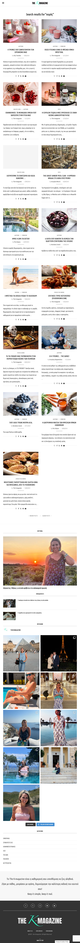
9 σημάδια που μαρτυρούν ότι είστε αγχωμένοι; (30, 613)
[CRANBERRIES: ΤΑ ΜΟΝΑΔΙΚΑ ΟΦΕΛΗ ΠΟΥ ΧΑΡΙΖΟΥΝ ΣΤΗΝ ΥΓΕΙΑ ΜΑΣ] (20, 94)
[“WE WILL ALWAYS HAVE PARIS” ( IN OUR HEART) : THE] (21, 653)
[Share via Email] (25, 76)
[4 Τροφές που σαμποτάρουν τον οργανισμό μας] (20, 31)
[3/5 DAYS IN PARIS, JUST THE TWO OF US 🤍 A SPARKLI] (59, 653)
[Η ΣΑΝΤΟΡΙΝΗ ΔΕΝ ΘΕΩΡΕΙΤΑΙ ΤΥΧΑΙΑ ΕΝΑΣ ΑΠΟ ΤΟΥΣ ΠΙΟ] (21, 728)
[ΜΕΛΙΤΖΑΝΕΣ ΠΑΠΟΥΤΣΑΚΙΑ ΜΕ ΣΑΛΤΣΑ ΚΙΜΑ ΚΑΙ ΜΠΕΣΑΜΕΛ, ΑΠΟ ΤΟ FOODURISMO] (20, 463)
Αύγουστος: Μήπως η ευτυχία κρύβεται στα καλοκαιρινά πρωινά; (25, 588)
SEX (4, 851)
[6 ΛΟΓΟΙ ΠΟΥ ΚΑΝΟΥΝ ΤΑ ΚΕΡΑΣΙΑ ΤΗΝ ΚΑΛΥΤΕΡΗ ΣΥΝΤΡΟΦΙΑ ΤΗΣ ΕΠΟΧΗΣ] (59, 220)
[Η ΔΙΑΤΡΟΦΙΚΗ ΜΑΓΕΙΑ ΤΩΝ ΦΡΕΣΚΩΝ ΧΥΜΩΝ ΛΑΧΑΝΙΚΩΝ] (59, 404)
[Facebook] (26, 906)
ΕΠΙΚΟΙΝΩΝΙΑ (49, 931)
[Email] (54, 906)
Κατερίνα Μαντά (55, 181)
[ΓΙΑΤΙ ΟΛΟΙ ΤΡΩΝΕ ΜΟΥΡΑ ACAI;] (20, 404)
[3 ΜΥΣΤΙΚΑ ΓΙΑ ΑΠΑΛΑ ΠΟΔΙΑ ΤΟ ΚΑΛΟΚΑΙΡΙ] (20, 277)
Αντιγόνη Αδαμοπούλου (55, 359)
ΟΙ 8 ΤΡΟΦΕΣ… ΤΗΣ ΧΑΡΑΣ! (59, 356)
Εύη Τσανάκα (17, 55)
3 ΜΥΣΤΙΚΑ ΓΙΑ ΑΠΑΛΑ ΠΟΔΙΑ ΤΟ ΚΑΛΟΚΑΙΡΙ (21, 296)
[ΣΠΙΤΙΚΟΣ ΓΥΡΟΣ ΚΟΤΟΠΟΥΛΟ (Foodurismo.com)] (59, 277)
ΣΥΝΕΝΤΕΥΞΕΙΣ (8, 843)
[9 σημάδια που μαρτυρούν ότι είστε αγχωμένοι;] (9, 616)
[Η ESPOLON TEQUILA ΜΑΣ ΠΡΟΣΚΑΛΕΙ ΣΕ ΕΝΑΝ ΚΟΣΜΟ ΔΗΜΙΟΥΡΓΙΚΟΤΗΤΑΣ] (59, 94)
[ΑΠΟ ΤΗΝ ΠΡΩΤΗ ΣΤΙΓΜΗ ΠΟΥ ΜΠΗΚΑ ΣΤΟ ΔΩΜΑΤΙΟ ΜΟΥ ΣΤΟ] (59, 728)
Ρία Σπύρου (17, 242)
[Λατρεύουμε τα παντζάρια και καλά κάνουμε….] (20, 157)
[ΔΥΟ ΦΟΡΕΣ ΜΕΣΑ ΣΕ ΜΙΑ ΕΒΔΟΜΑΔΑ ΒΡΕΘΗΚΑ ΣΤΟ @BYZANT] (59, 691)
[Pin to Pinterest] (23, 76)
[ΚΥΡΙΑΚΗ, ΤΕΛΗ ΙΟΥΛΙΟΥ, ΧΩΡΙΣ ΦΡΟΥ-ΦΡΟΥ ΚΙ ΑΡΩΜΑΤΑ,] (21, 691)
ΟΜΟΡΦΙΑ (6, 838)
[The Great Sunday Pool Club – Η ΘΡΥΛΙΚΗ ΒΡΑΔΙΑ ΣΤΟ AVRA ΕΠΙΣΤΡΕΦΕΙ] (59, 157)
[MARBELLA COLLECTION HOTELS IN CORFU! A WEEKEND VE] (21, 765)
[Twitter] (33, 906)
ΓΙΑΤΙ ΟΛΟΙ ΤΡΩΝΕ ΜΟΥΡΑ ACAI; (20, 422)
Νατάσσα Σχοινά (55, 244)
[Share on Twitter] (20, 76)
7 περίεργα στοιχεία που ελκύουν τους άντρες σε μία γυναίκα (33, 600)
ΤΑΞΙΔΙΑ (5, 855)
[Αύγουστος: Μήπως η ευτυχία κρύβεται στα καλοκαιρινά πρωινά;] (40, 561)
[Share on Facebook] (18, 76)
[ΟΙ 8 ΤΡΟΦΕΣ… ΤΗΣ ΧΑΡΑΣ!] (59, 337)
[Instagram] (40, 906)
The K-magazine (56, 55)
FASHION (6, 859)
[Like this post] (16, 76)
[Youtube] (47, 906)
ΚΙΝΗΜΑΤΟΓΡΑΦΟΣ (9, 847)
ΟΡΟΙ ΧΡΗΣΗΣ (39, 931)
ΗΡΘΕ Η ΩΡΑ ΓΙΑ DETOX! (21, 239)
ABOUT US (30, 931)
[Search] (77, 3)
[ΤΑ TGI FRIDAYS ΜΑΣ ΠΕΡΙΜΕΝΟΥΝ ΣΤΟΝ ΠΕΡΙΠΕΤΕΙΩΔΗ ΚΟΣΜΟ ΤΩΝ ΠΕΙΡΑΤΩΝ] (20, 337)
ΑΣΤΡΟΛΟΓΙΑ (7, 863)
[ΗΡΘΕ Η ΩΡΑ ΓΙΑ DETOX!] (20, 220)
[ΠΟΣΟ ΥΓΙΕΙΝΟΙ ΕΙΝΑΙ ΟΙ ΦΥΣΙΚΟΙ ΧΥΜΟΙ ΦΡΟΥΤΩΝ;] (59, 31)
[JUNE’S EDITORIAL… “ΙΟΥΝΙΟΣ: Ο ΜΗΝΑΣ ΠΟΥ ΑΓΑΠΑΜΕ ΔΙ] (21, 803)
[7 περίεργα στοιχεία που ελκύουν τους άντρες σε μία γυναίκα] (9, 603)
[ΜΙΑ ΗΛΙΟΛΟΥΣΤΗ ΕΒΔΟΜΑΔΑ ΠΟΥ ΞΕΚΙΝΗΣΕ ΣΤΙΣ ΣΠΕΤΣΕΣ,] (59, 765)
